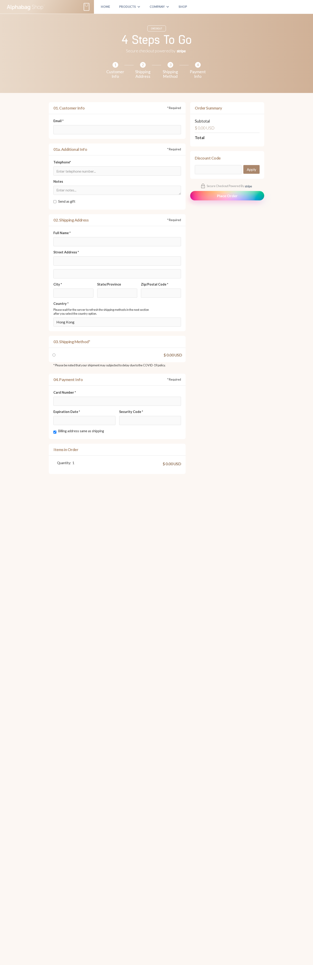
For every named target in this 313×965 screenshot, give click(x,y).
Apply (251, 169)
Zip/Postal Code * (154, 284)
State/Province (109, 284)
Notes (58, 181)
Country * (61, 304)
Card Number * (64, 392)
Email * (58, 121)
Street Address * (66, 252)
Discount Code (208, 158)
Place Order (227, 196)
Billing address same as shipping (81, 431)
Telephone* (62, 162)
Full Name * (62, 233)
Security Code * (131, 412)
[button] (130, 7)
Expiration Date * (66, 412)
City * (57, 284)
